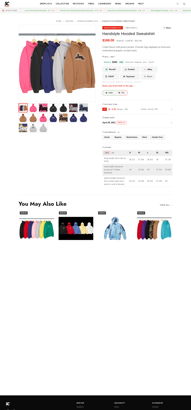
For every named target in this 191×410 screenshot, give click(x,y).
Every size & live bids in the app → (118, 86)
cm (113, 153)
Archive (129, 4)
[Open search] (184, 4)
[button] (57, 63)
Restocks (78, 4)
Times (91, 4)
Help (141, 4)
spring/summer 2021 (87, 21)
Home (59, 21)
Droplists (46, 4)
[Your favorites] (177, 4)
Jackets (155, 407)
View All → (166, 205)
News (118, 4)
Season (69, 21)
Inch (107, 153)
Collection (62, 4)
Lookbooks (104, 4)
